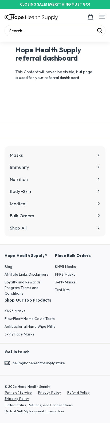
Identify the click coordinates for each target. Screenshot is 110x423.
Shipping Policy (17, 398)
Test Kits (62, 289)
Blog (9, 266)
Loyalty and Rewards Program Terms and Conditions (23, 288)
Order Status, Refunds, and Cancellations (39, 405)
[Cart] (90, 17)
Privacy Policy (49, 392)
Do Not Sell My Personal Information (34, 411)
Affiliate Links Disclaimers (27, 274)
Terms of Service (18, 392)
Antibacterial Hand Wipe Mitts (30, 326)
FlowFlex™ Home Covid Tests (30, 318)
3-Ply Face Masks (19, 334)
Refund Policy (78, 392)
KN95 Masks (65, 266)
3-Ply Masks (65, 282)
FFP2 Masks (65, 274)
